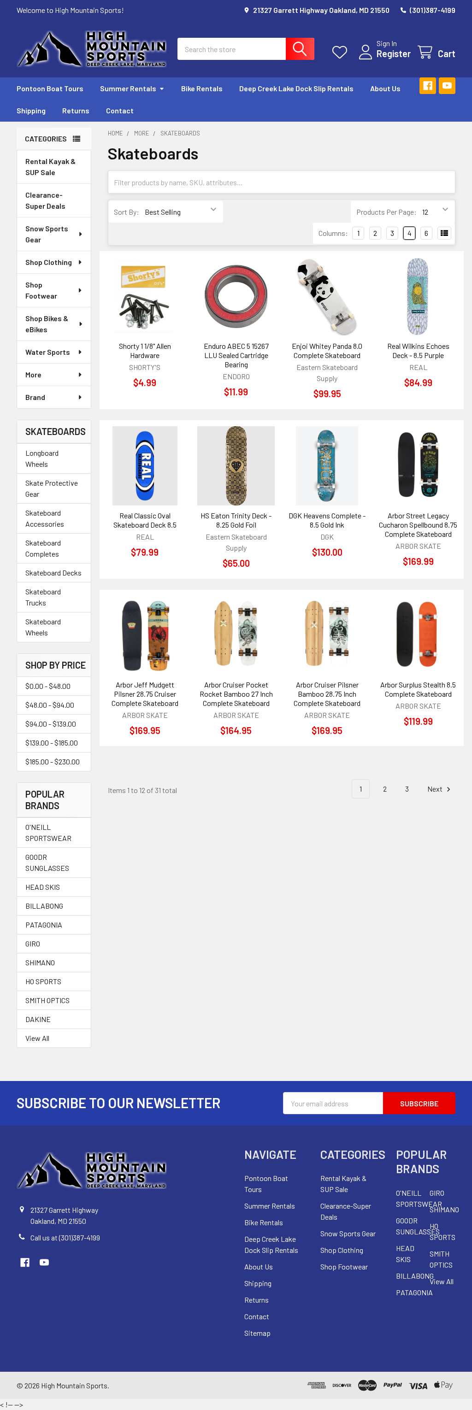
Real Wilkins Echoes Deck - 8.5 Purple (418, 350)
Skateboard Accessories (44, 518)
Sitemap (257, 1332)
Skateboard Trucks (43, 597)
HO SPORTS (43, 981)
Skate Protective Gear (51, 488)
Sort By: (126, 211)
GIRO (32, 943)
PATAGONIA (43, 924)
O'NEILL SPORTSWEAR (48, 832)
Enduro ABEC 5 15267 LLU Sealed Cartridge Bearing (236, 355)
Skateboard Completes (43, 548)
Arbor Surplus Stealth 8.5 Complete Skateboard (418, 689)
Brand (35, 397)
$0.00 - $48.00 (48, 686)
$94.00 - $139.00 (50, 723)
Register (394, 53)
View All (37, 1038)
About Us (385, 88)
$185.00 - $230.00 (52, 761)
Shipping (31, 110)
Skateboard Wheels (43, 627)
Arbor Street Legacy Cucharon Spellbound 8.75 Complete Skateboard (418, 524)
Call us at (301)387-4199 (65, 1237)
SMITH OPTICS (47, 1000)
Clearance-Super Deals (45, 200)
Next (435, 788)
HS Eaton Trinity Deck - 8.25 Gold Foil (236, 520)
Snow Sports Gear (46, 234)
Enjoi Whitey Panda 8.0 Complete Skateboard (327, 350)
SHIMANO (40, 962)
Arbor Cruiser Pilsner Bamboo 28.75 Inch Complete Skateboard (327, 693)
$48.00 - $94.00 (49, 704)
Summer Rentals (128, 88)
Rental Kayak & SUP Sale (50, 166)
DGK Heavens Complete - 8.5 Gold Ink (327, 520)
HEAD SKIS (42, 886)
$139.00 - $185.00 (51, 742)
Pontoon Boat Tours (50, 88)
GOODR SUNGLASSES (47, 862)
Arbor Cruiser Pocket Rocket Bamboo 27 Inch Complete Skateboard (236, 693)
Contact (120, 110)
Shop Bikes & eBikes (46, 324)
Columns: (333, 233)
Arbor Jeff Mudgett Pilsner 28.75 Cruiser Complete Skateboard (145, 693)
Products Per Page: (386, 211)
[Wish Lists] (342, 52)
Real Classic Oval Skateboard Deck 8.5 (145, 520)
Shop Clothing (48, 262)
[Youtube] (447, 85)
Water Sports (47, 351)
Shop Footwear (41, 290)
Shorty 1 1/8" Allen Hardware (145, 350)
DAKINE (38, 1019)
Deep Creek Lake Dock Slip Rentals (296, 88)
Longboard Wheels (42, 458)
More (33, 374)
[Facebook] (427, 85)
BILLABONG (44, 905)
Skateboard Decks (53, 572)
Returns (75, 110)
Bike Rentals (202, 88)
